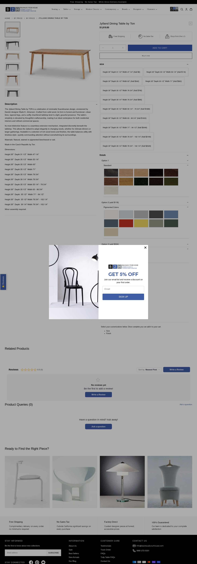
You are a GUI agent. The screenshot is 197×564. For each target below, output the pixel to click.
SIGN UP (123, 297)
